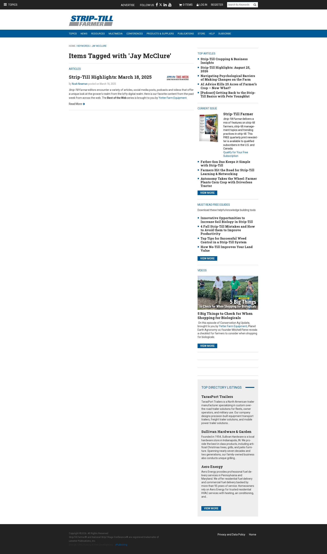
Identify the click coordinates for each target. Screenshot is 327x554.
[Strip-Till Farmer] (209, 128)
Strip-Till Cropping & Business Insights (224, 61)
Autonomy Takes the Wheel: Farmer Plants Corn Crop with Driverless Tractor (229, 182)
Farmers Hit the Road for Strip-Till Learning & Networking (227, 172)
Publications (186, 33)
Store (201, 33)
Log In (203, 4)
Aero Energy (212, 466)
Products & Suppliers (160, 33)
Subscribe (224, 33)
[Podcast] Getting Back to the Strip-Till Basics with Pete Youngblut (228, 94)
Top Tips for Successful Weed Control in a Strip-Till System (224, 240)
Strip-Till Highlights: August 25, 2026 (225, 69)
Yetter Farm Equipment (173, 97)
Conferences (134, 33)
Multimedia (116, 33)
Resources (98, 33)
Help (212, 33)
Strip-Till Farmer (238, 114)
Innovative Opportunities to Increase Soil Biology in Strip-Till (227, 219)
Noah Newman (80, 83)
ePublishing (121, 544)
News (84, 33)
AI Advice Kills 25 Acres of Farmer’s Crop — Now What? (229, 86)
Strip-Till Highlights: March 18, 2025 (110, 77)
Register (217, 4)
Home (72, 46)
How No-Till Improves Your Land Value (227, 248)
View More (207, 192)
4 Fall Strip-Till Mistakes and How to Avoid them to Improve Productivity (228, 230)
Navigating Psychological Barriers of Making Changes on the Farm (228, 77)
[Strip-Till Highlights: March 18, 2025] (179, 77)
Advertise (128, 5)
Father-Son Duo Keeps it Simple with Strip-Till (225, 163)
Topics (12, 4)
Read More (75, 103)
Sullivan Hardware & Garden (226, 431)
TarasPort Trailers (217, 396)
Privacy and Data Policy (231, 534)
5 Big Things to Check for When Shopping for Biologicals (225, 315)
